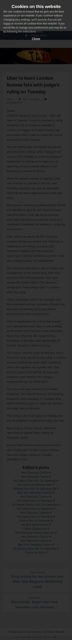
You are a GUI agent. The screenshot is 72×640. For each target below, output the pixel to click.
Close (36, 39)
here (39, 31)
